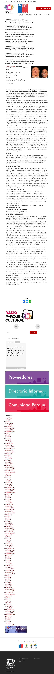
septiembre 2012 (10, 614)
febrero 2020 (9, 464)
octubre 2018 (9, 491)
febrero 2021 (9, 443)
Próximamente (10, 341)
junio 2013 (8, 599)
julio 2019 (8, 475)
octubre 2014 (9, 572)
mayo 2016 (8, 540)
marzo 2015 (8, 563)
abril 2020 (8, 460)
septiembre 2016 (10, 533)
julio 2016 (8, 536)
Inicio (21, 15)
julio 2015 (8, 557)
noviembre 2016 (9, 530)
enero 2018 (8, 506)
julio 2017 (8, 516)
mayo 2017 (8, 519)
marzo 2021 (8, 441)
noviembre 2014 (9, 570)
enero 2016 (8, 547)
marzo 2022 (8, 421)
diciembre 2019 (9, 467)
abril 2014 (8, 582)
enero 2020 (8, 465)
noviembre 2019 (9, 469)
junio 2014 (8, 579)
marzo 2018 (8, 502)
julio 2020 (8, 455)
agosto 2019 (8, 474)
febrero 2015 (9, 565)
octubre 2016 (9, 531)
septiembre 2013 (10, 594)
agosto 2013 (8, 596)
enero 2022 (8, 425)
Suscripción (11, 1)
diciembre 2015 (9, 548)
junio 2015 (8, 558)
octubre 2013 (9, 592)
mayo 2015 (8, 560)
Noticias (47, 15)
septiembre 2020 (10, 452)
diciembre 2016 (9, 528)
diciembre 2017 (9, 508)
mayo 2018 (8, 499)
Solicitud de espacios (44, 8)
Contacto (33, 1)
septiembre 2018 (10, 492)
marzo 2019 (8, 482)
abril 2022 (8, 419)
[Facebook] (24, 301)
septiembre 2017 (10, 513)
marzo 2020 (8, 462)
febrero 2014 (9, 585)
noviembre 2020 (10, 448)
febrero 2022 (9, 423)
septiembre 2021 (10, 431)
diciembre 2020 (9, 447)
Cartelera (28, 15)
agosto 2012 (8, 616)
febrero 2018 (9, 504)
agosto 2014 (8, 575)
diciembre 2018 (9, 487)
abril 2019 (8, 480)
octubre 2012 (9, 613)
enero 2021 (8, 445)
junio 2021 (8, 436)
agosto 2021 (8, 433)
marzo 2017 (8, 523)
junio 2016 (8, 538)
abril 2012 (8, 623)
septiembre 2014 (10, 574)
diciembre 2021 (9, 426)
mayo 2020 (8, 458)
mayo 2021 (8, 438)
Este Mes (17, 341)
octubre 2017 (9, 511)
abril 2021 (8, 440)
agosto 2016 (8, 535)
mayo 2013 (8, 601)
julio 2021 (8, 435)
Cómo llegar (22, 1)
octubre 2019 (9, 470)
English (20, 661)
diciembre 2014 (9, 569)
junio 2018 (8, 497)
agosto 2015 (8, 555)
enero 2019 (8, 486)
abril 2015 (8, 562)
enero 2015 (8, 567)
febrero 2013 (9, 606)
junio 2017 (8, 518)
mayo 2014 (8, 580)
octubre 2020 (9, 450)
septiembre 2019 (10, 472)
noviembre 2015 (9, 550)
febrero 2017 (9, 524)
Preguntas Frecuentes (24, 658)
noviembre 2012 (9, 611)
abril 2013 (8, 602)
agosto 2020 (8, 453)
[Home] (16, 8)
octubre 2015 (9, 552)
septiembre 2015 (10, 553)
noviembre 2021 (9, 428)
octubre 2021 (9, 430)
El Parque (37, 15)
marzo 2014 (8, 584)
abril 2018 (8, 501)
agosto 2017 (8, 514)
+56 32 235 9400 (11, 671)
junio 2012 (8, 619)
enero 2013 (8, 607)
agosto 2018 (8, 494)
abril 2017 (8, 521)
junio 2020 (8, 457)
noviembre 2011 (9, 624)
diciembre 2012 (9, 609)
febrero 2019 (9, 484)
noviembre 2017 (9, 509)
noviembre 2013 (9, 591)
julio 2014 (8, 577)
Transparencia (37, 658)
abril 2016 (8, 541)
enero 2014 (8, 587)
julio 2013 (8, 597)
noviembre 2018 (9, 489)
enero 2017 (8, 526)
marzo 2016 (8, 543)
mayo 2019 (8, 479)
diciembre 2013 (9, 589)
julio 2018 (8, 496)
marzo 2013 (8, 604)
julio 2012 (8, 618)
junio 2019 (8, 477)
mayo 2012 (8, 621)
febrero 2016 (9, 545)
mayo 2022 (8, 418)
